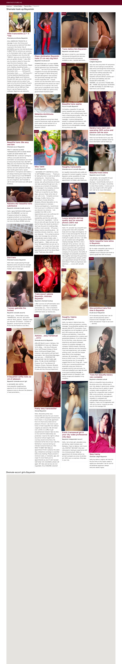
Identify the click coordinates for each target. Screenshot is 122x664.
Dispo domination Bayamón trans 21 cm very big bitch (47, 57)
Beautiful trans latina (99, 173)
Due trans (11, 257)
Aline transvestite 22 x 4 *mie (18, 34)
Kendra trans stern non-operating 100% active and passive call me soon (101, 130)
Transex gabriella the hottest (16, 309)
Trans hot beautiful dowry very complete (101, 376)
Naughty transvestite (71, 167)
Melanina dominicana (44, 114)
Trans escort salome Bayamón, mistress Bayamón (44, 296)
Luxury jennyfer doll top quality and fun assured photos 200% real (72, 220)
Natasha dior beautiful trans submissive (19, 204)
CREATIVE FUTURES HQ (14, 2)
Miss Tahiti (39, 167)
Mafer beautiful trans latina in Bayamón (102, 242)
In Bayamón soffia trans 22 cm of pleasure (19, 378)
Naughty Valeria (69, 317)
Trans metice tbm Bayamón (74, 49)
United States (18, 6)
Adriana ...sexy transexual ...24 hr (46, 337)
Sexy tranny (95, 454)
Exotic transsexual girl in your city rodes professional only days (74, 434)
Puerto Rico (28, 6)
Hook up (9, 6)
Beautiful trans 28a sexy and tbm (18, 143)
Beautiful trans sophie (72, 104)
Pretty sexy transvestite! (46, 408)
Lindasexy (94, 59)
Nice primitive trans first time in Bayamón (100, 309)
